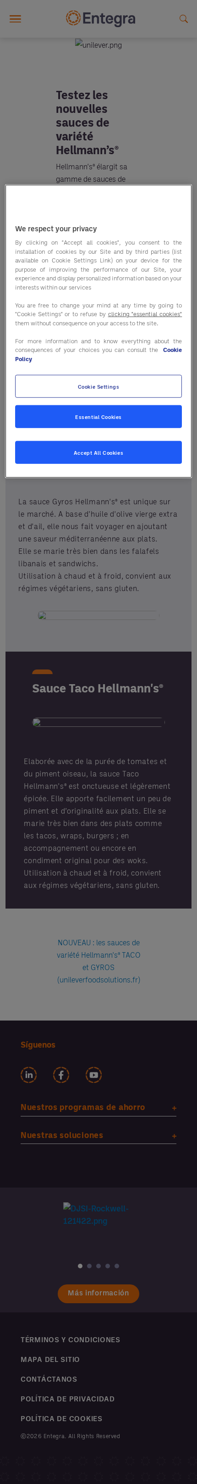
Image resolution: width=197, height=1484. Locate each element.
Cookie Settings (99, 386)
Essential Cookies (98, 416)
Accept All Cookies (98, 452)
